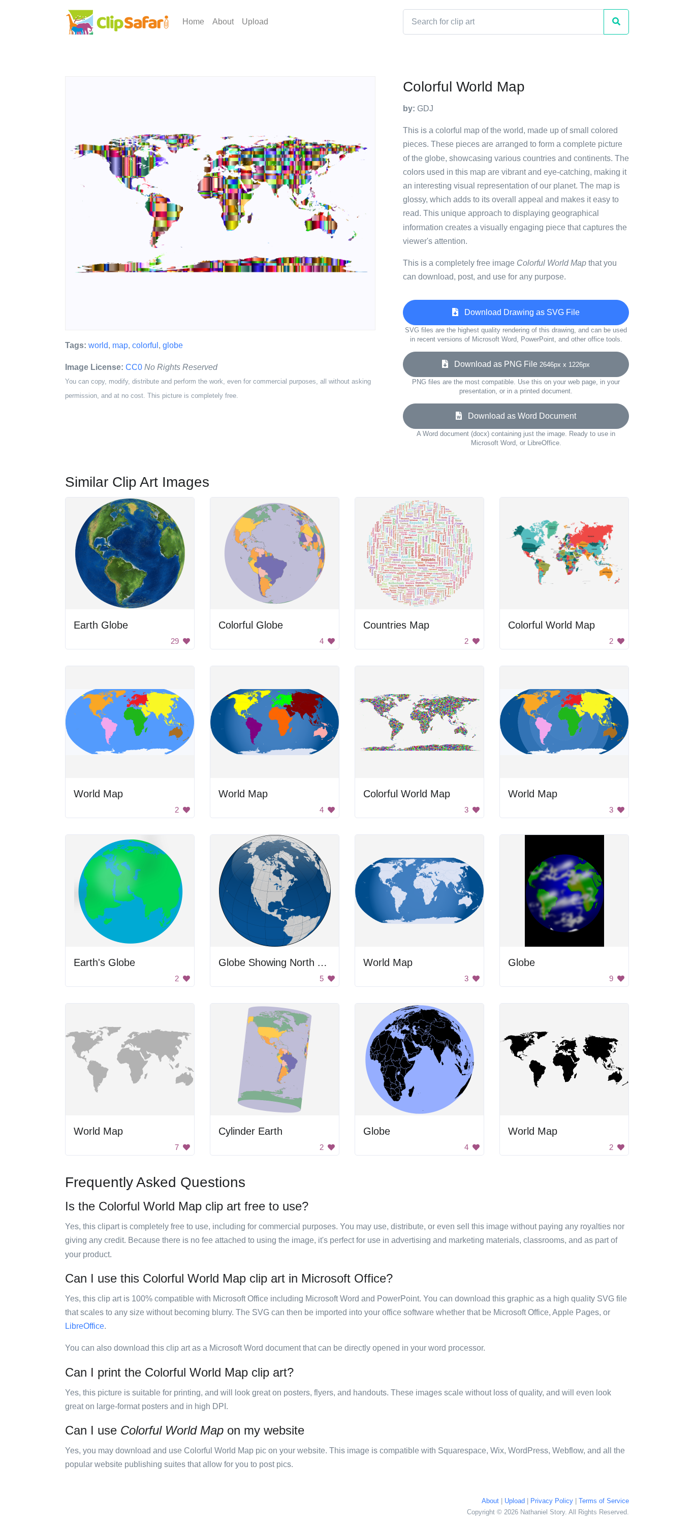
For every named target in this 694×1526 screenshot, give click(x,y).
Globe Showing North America (286, 962)
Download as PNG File (519, 364)
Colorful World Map (551, 625)
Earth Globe (101, 625)
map (120, 345)
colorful (145, 345)
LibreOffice (84, 1326)
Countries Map (396, 625)
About (223, 21)
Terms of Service (604, 1501)
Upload (255, 21)
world (98, 345)
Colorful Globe (250, 625)
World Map (98, 793)
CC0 (133, 367)
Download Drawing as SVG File (519, 312)
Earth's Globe (104, 962)
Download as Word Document (519, 416)
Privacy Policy (551, 1501)
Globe (521, 962)
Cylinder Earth (250, 1131)
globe (173, 345)
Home (193, 21)
